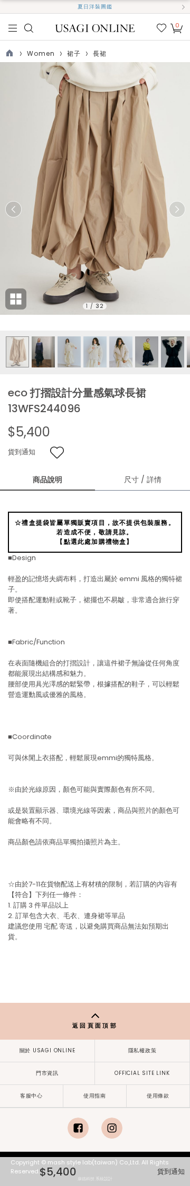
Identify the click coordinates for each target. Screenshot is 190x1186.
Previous (13, 209)
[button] (7, 7)
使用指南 (94, 1096)
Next (177, 209)
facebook (78, 1128)
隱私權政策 (142, 1050)
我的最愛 (161, 28)
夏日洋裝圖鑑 (95, 7)
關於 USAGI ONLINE (47, 1050)
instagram (111, 1128)
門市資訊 (47, 1073)
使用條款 (158, 1096)
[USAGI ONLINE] (95, 28)
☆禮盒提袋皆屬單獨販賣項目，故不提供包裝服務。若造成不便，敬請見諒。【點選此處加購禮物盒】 (95, 532)
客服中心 (31, 1096)
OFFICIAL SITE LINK (142, 1073)
